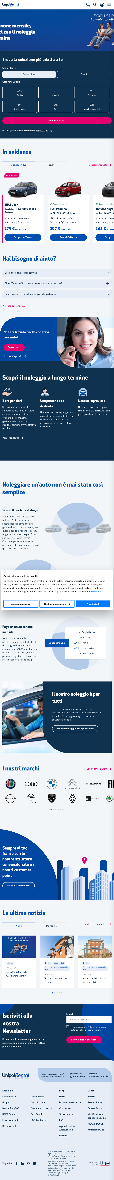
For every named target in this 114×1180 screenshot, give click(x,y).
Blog (61, 1091)
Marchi (91, 1097)
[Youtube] (28, 1163)
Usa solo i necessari (21, 604)
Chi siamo (7, 1091)
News (19, 926)
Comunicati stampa (41, 1108)
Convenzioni (37, 1097)
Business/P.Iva (18, 165)
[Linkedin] (22, 1163)
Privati (51, 165)
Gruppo (6, 1103)
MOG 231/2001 (95, 1124)
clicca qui (96, 591)
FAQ (61, 1120)
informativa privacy (97, 1027)
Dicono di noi (9, 1126)
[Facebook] (16, 1163)
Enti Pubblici (37, 1114)
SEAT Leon (11, 205)
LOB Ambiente (38, 1120)
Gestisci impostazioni (55, 604)
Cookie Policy (95, 1108)
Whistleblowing (96, 1130)
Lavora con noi (10, 1120)
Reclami (63, 1136)
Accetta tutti (93, 604)
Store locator (66, 1114)
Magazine (51, 926)
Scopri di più (42, 131)
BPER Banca (8, 1114)
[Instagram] (34, 1163)
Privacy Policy (95, 1103)
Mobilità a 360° (10, 1108)
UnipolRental (9, 1097)
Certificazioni (38, 1103)
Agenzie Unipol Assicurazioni (67, 1128)
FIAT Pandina (58, 209)
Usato (91, 1091)
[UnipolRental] (17, 1075)
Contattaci (65, 1108)
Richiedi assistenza (70, 1103)
